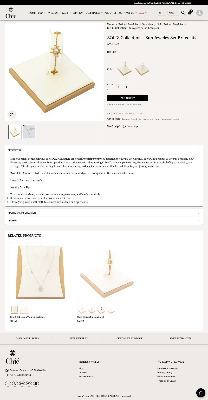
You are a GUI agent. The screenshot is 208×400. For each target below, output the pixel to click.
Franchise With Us (89, 361)
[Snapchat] (36, 383)
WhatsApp (133, 126)
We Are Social (86, 376)
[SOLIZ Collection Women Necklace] (40, 273)
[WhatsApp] (29, 383)
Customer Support (129, 338)
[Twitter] (15, 383)
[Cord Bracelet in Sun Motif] (108, 273)
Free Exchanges (180, 338)
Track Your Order (166, 380)
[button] (14, 132)
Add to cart (128, 98)
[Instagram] (22, 383)
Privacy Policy (164, 372)
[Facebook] (8, 383)
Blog (81, 368)
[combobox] (161, 12)
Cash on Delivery (27, 338)
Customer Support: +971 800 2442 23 (28, 370)
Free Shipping (78, 338)
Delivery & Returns (167, 368)
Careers (83, 372)
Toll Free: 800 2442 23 (20, 375)
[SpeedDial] (200, 392)
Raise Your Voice (166, 376)
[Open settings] (199, 13)
